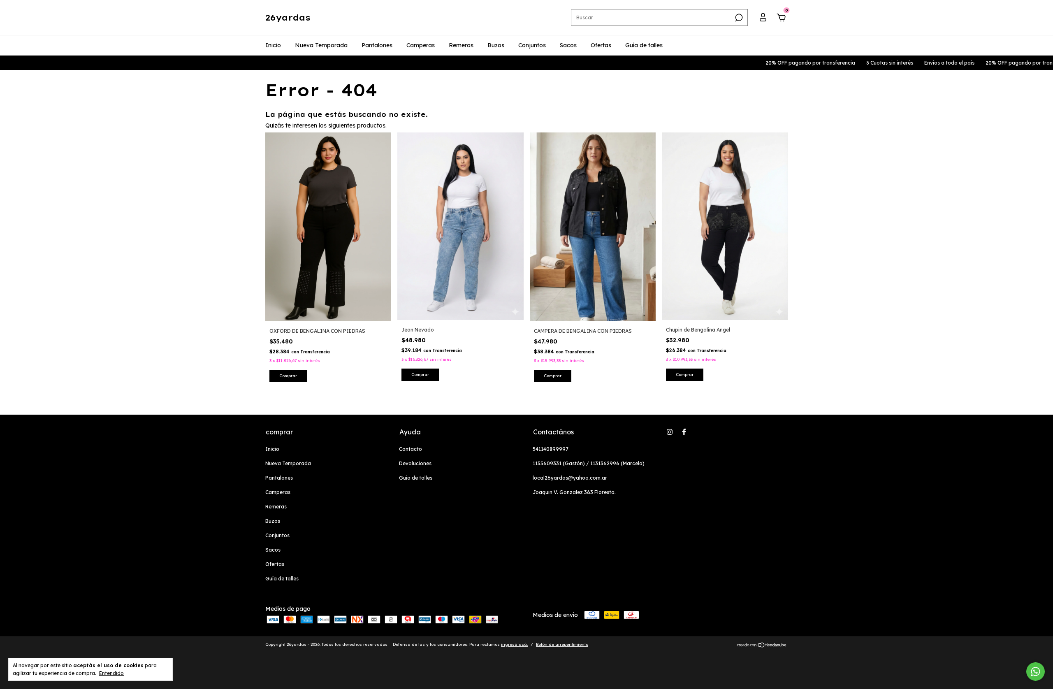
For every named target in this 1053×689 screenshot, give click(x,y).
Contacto (410, 449)
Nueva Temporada (321, 45)
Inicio (273, 45)
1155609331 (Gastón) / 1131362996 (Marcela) (589, 463)
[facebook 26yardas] (684, 432)
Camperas (420, 45)
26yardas (288, 17)
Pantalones (377, 45)
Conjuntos (532, 45)
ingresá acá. (514, 644)
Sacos (568, 45)
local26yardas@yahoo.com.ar (570, 478)
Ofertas (601, 45)
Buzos (495, 45)
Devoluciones (415, 463)
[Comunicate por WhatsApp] (1035, 671)
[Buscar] (738, 17)
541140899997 (550, 449)
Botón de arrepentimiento (562, 644)
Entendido (111, 673)
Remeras (461, 45)
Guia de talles (415, 478)
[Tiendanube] (762, 645)
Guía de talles (644, 45)
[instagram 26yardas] (669, 432)
